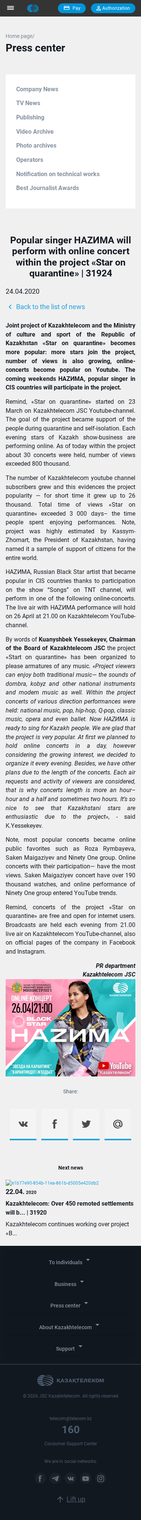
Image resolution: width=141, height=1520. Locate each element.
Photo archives (36, 145)
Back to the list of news (45, 306)
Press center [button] (70, 1303)
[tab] (70, 1261)
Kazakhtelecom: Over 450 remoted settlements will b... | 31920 (69, 1208)
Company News (37, 89)
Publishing (30, 117)
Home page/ (20, 36)
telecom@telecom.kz (71, 1418)
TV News (28, 103)
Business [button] (70, 1282)
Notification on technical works (58, 174)
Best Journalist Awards (47, 188)
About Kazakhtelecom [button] (70, 1325)
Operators (29, 159)
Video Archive (35, 131)
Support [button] (70, 1347)
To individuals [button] (70, 1260)
